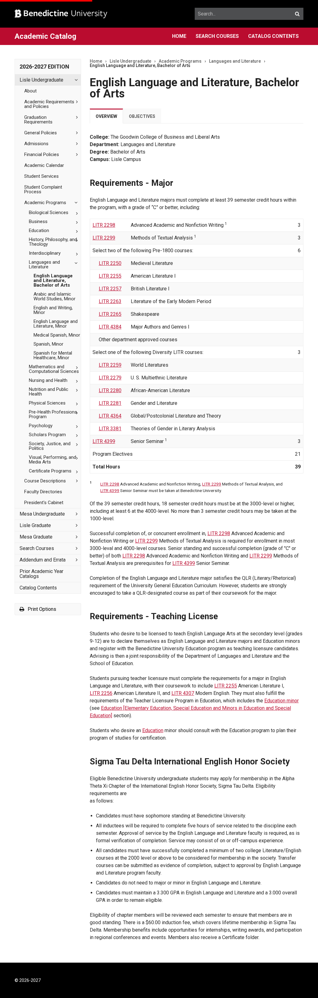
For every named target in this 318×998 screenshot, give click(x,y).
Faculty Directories (43, 492)
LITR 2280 (110, 390)
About (30, 91)
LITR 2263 (110, 301)
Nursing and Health (48, 380)
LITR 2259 (110, 365)
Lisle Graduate (35, 525)
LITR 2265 (110, 314)
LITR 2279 (110, 378)
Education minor (281, 701)
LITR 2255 (110, 276)
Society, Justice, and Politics (49, 446)
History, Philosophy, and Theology (53, 242)
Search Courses (217, 36)
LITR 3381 (110, 429)
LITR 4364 (110, 416)
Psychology (40, 425)
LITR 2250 (110, 263)
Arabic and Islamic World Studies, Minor (54, 296)
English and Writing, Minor (53, 310)
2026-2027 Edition (44, 66)
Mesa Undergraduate (42, 514)
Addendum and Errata (43, 560)
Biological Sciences (48, 212)
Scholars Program (47, 434)
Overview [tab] (106, 116)
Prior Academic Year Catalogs (41, 573)
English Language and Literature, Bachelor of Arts (53, 280)
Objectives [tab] (142, 116)
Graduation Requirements (38, 119)
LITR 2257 (110, 289)
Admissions (36, 143)
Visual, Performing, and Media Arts (52, 459)
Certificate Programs (50, 471)
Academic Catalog (45, 36)
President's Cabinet (43, 502)
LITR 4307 (182, 693)
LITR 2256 (101, 693)
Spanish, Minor (48, 344)
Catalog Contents (273, 36)
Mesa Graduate (36, 537)
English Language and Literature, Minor (56, 324)
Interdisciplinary (45, 253)
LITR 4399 (104, 441)
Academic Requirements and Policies (49, 104)
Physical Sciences (47, 403)
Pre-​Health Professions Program (53, 414)
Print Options (41, 609)
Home (179, 36)
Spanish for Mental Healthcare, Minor (53, 355)
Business (38, 221)
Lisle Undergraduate (41, 80)
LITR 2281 (110, 403)
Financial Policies (41, 154)
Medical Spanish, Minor (57, 335)
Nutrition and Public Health (48, 392)
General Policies (40, 133)
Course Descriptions (45, 481)
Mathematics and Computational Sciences (54, 369)
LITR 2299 (104, 238)
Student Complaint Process (43, 189)
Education (39, 230)
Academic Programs (45, 202)
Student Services (41, 176)
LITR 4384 (110, 327)
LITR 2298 (104, 225)
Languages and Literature (44, 264)
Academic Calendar (44, 165)
